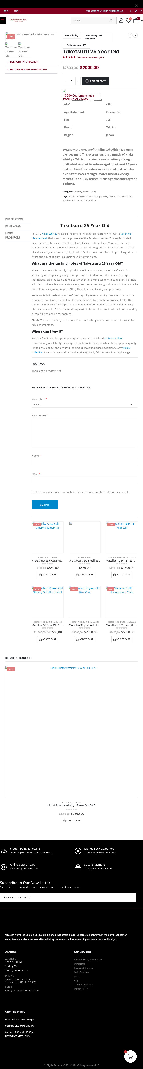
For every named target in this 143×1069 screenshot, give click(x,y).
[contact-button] (139, 897)
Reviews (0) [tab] (13, 226)
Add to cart (98, 81)
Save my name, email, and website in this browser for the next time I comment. (82, 492)
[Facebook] (131, 11)
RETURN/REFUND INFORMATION (28, 69)
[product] (85, 537)
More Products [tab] (12, 235)
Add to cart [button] (49, 574)
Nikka (40, 557)
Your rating (39, 399)
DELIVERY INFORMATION (24, 61)
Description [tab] (14, 219)
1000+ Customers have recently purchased (78, 97)
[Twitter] (136, 11)
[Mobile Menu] (2, 20)
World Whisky (89, 191)
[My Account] (121, 20)
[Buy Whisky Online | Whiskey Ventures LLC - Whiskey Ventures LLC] (18, 20)
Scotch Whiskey (115, 557)
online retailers (113, 338)
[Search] (111, 20)
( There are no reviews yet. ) (90, 57)
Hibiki (64, 802)
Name (36, 455)
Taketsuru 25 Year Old (85, 200)
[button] (31, 62)
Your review (40, 415)
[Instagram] (140, 11)
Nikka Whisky (49, 233)
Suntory (78, 191)
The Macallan (129, 557)
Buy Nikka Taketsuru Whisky (82, 196)
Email (36, 473)
